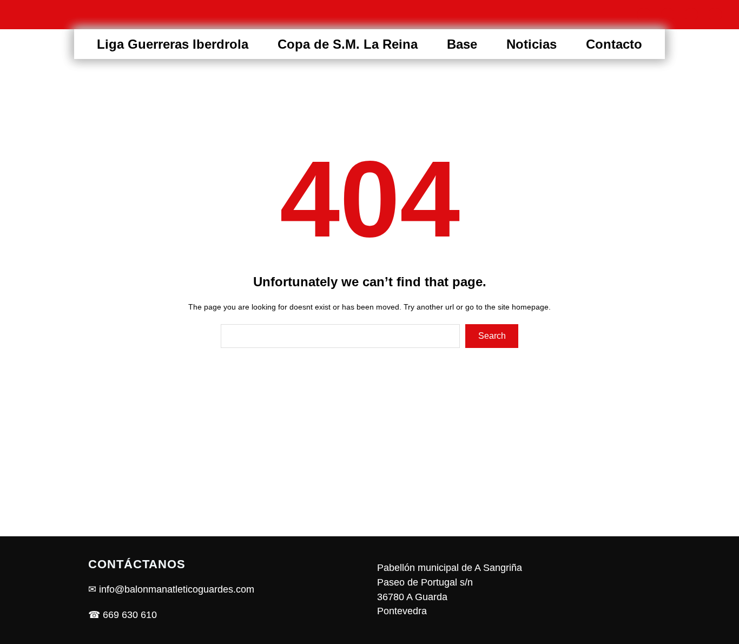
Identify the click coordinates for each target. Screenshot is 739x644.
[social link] (643, 14)
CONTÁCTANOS (137, 564)
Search (492, 335)
